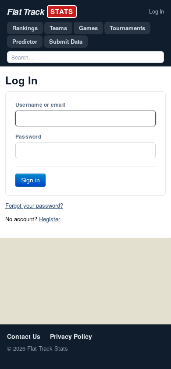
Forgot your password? (34, 205)
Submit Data (65, 41)
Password (28, 136)
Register (49, 219)
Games (88, 28)
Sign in (30, 180)
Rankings (25, 28)
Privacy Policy (71, 336)
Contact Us (23, 336)
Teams (58, 28)
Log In (156, 11)
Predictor (24, 41)
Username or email (40, 104)
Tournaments (127, 28)
